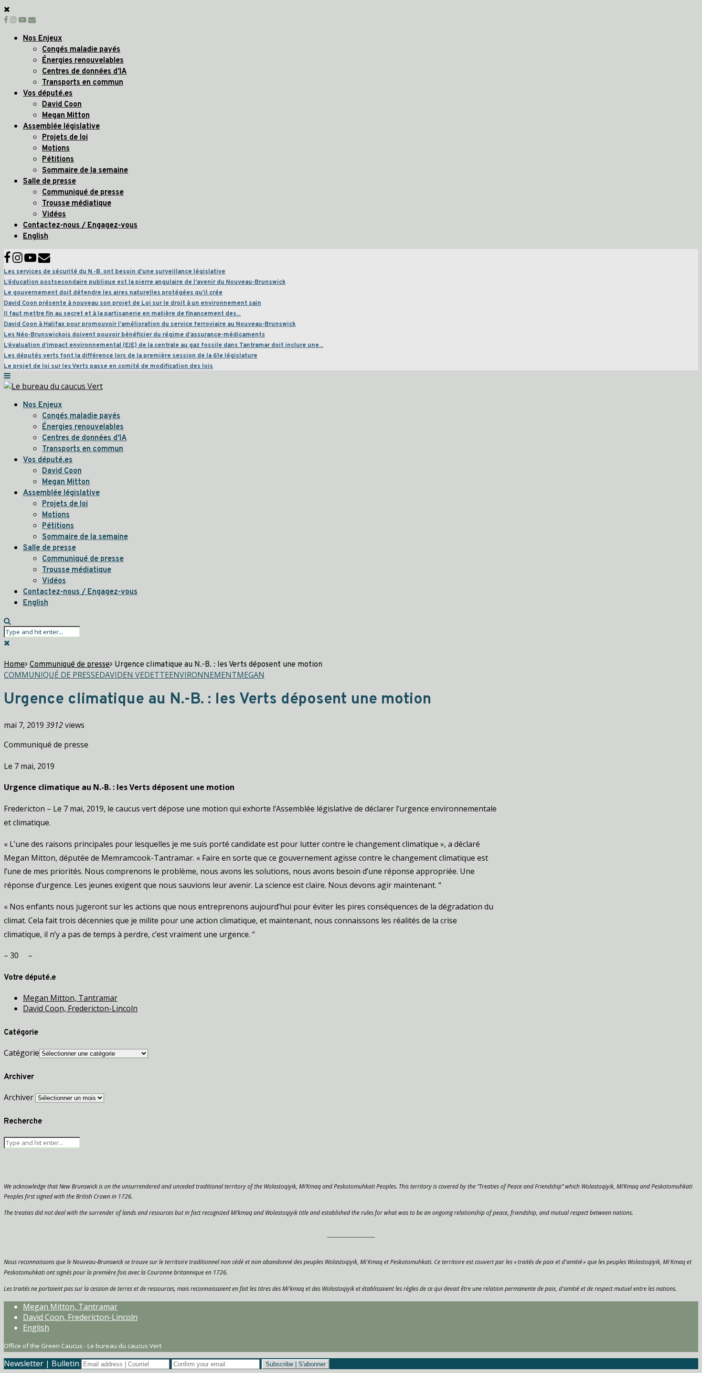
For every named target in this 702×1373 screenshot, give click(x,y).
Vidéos (54, 214)
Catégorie (21, 1053)
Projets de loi (65, 137)
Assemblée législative (61, 126)
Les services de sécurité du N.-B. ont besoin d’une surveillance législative (114, 272)
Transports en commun (82, 82)
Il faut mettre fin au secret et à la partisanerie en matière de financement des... (122, 314)
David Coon (62, 104)
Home (14, 665)
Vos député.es (48, 93)
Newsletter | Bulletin (41, 1363)
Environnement (203, 675)
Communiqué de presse (83, 192)
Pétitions (58, 159)
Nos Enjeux (42, 38)
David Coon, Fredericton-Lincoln (80, 1008)
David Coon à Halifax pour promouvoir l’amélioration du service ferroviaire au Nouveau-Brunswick (150, 324)
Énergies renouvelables (83, 60)
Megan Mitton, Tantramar (70, 998)
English (35, 236)
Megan (251, 675)
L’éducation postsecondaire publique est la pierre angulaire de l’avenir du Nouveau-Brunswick (145, 282)
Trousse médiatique (76, 203)
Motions (56, 148)
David (111, 675)
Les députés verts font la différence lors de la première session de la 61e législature (130, 356)
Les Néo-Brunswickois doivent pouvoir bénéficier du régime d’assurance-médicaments (134, 335)
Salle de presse (49, 181)
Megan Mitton (66, 115)
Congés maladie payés (81, 49)
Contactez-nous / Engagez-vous (80, 225)
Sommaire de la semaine (85, 170)
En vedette (146, 675)
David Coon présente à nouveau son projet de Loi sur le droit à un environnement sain (132, 303)
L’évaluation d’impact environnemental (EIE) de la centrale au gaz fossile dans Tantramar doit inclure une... (163, 345)
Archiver (18, 1097)
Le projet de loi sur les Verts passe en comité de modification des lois (108, 366)
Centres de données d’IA (84, 71)
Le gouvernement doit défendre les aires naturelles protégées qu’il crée (113, 293)
